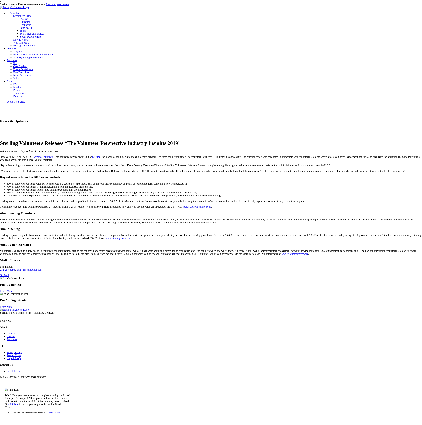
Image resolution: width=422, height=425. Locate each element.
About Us (12, 333)
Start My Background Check (28, 57)
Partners (17, 96)
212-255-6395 (7, 269)
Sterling (96, 156)
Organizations (14, 13)
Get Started (19, 101)
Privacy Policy (14, 352)
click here (13, 404)
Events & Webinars (23, 69)
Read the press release (57, 4)
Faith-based (26, 27)
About (10, 81)
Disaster (24, 18)
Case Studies (20, 66)
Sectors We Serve (22, 16)
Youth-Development (30, 36)
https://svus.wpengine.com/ (197, 206)
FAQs (16, 84)
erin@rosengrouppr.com (29, 269)
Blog (15, 63)
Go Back (4, 275)
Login (10, 101)
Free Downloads (21, 72)
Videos (16, 78)
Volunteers (12, 48)
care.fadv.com (14, 371)
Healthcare (25, 24)
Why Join (18, 51)
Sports (23, 30)
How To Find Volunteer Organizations (33, 54)
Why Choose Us (21, 42)
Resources (12, 60)
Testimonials (19, 93)
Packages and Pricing (24, 45)
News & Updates (22, 75)
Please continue (54, 412)
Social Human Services (32, 33)
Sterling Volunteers (43, 156)
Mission (17, 87)
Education (25, 21)
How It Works (20, 39)
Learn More (6, 291)
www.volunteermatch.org (295, 253)
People (16, 90)
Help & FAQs (14, 358)
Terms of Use (14, 355)
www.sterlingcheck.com (118, 238)
